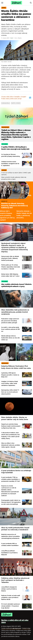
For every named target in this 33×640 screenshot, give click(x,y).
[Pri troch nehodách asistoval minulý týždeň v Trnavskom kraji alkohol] (27, 606)
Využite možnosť (11, 628)
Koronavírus (5, 103)
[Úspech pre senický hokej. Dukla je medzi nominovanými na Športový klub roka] (27, 426)
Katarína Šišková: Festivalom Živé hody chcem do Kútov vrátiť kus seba (16, 367)
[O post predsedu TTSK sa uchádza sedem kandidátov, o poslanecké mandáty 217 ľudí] (27, 479)
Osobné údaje (26, 628)
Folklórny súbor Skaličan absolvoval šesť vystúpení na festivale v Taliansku (15, 580)
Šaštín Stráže (16, 103)
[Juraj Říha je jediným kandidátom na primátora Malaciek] (27, 552)
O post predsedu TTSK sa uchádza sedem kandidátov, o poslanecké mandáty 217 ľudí (10, 479)
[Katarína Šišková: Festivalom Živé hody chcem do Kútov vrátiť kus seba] (16, 352)
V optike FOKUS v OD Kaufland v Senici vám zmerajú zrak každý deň (15, 148)
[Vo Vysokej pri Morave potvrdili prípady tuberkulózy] (27, 155)
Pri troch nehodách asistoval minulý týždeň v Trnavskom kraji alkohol (10, 606)
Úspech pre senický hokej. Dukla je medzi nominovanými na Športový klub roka (10, 426)
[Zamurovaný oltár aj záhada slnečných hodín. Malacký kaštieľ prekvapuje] (27, 258)
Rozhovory (5, 363)
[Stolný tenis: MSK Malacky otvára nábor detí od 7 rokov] (27, 275)
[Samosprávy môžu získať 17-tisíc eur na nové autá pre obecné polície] (27, 392)
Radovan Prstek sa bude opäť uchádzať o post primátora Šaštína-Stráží (10, 597)
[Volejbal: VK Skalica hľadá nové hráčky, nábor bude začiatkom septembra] (27, 383)
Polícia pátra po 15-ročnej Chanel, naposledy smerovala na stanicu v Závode (10, 267)
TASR (11, 38)
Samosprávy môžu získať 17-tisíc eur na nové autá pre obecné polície (10, 392)
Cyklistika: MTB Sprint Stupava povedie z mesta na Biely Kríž (10, 375)
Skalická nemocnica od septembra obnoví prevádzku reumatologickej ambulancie (10, 536)
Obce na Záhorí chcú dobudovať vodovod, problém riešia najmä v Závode (10, 445)
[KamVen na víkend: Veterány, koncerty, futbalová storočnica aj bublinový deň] (16, 190)
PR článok (4, 144)
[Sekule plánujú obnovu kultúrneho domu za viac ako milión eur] (27, 337)
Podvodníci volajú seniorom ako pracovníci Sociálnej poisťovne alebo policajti (10, 320)
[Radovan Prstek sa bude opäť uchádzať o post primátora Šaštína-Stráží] (27, 597)
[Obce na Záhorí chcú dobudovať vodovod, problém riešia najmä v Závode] (27, 445)
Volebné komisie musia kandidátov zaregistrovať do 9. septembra (10, 163)
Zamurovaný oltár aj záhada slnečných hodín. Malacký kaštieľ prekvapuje (10, 258)
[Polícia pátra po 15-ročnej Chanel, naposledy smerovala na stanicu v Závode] (27, 266)
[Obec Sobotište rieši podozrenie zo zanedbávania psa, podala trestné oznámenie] (16, 299)
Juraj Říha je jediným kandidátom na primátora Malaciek (9, 552)
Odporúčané (5, 127)
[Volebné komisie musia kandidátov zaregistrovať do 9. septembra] (27, 163)
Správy (4, 7)
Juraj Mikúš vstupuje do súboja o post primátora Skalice (9, 589)
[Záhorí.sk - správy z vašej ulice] (16, 2)
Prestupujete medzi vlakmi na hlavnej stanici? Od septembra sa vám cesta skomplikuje (11, 502)
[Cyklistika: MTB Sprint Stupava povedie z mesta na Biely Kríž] (27, 374)
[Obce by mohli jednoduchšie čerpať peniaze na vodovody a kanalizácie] (16, 516)
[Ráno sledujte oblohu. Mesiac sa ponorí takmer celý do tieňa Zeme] (16, 406)
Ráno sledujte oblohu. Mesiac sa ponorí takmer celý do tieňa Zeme (14, 418)
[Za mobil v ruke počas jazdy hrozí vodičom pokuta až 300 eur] (27, 329)
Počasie (4, 170)
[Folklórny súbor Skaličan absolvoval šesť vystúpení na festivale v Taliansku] (16, 567)
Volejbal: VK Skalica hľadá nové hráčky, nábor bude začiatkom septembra (9, 383)
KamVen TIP (4, 201)
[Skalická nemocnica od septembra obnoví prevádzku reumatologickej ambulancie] (27, 536)
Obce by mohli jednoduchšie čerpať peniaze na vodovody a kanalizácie (15, 529)
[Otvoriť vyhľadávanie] (31, 3)
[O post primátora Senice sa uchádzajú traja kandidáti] (16, 459)
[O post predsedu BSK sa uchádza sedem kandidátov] (27, 544)
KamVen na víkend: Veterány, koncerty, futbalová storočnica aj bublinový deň (14, 205)
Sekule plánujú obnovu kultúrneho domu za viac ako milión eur (10, 337)
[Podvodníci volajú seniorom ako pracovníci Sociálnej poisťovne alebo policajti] (27, 320)
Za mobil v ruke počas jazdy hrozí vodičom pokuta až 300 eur (10, 329)
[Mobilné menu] (2, 2)
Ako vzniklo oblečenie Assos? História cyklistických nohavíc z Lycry (16, 285)
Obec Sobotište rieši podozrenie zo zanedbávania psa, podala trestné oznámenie (15, 312)
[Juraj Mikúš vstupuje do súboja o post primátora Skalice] (27, 589)
